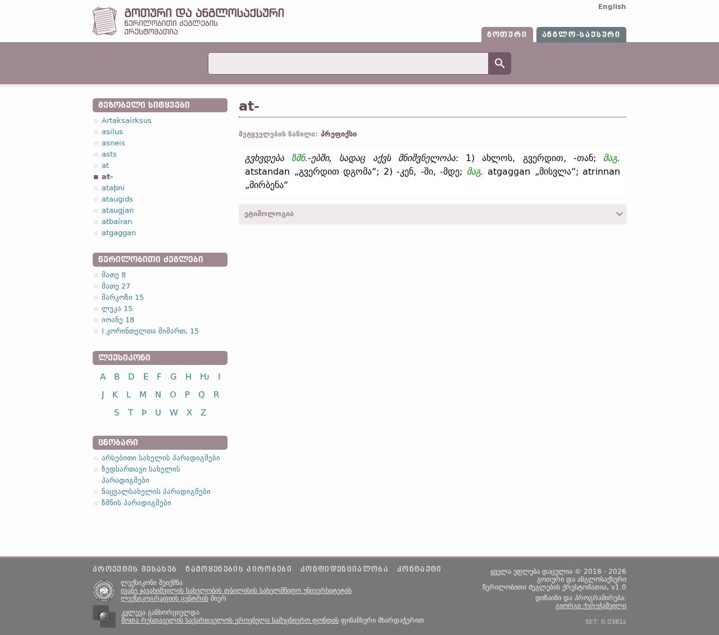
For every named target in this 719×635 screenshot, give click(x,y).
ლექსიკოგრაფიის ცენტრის (164, 598)
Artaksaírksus (127, 120)
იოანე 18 (118, 320)
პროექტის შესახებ (135, 569)
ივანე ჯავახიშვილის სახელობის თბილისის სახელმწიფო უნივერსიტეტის (236, 591)
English (612, 7)
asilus (112, 131)
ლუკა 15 (117, 308)
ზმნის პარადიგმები (136, 503)
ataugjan (118, 210)
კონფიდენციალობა (345, 569)
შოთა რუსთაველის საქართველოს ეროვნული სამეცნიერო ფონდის (230, 620)
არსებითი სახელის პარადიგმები (161, 458)
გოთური (507, 35)
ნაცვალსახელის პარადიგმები (156, 491)
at (105, 165)
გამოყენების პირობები (238, 569)
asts (109, 154)
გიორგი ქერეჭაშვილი (591, 606)
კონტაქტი (419, 569)
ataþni (113, 188)
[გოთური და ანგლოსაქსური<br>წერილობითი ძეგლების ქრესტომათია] (188, 33)
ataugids (117, 199)
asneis (113, 143)
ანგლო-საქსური (581, 35)
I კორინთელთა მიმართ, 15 (150, 331)
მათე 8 (114, 275)
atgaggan (119, 233)
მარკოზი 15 (123, 297)
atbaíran (117, 221)
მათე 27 (116, 286)
